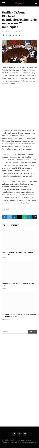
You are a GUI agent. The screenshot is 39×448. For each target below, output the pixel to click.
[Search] (36, 3)
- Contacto (20, 440)
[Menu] (3, 3)
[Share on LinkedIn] (9, 35)
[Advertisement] (19, 107)
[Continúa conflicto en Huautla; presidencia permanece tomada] (19, 302)
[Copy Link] (19, 35)
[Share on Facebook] (3, 35)
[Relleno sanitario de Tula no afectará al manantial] (19, 240)
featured (6, 209)
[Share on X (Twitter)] (6, 35)
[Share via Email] (13, 35)
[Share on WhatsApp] (16, 35)
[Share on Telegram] (22, 35)
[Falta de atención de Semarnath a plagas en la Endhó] (19, 271)
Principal (16, 31)
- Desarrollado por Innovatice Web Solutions (22, 442)
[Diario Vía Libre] (19, 3)
